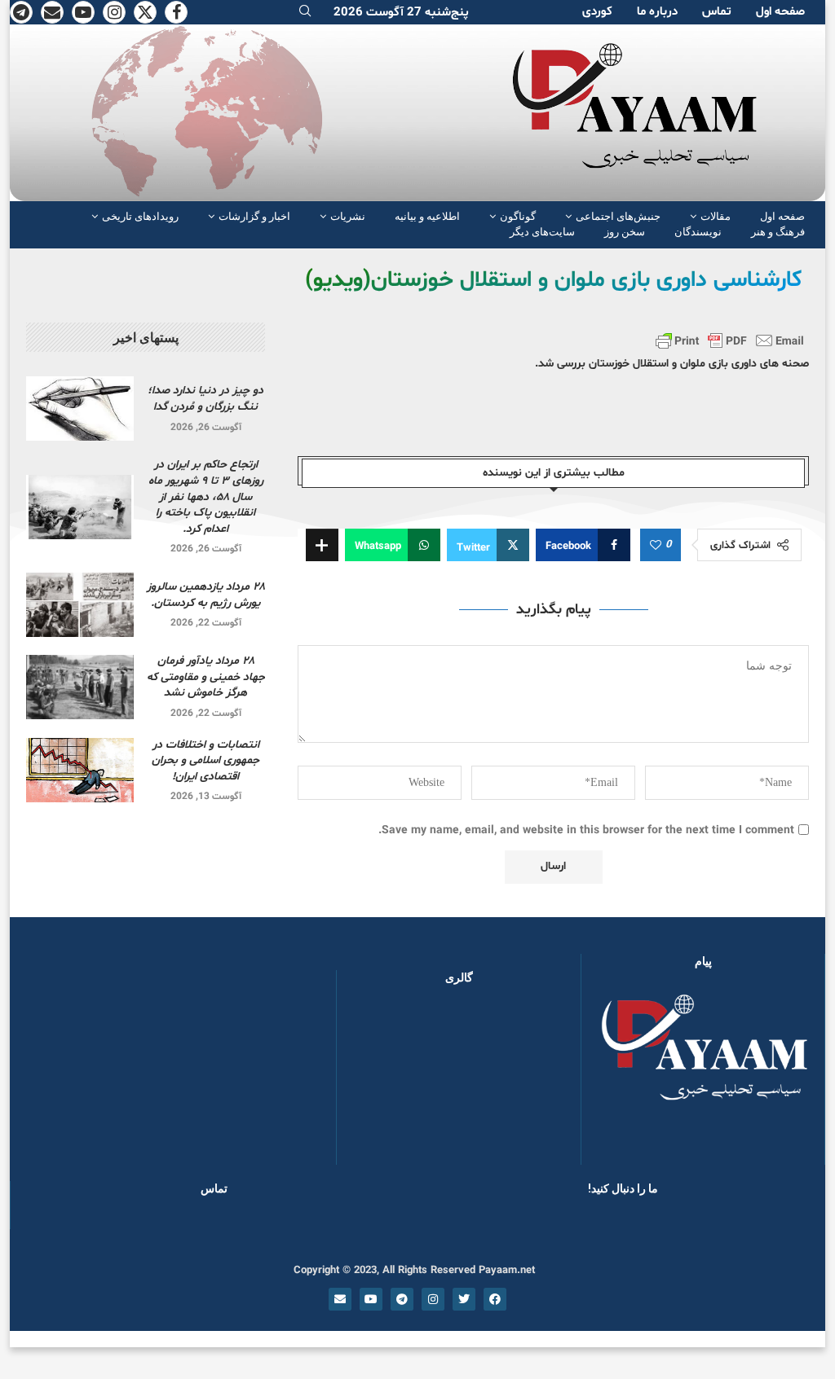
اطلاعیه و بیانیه (427, 216)
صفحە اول (780, 11)
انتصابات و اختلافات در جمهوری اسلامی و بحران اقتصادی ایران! (205, 760)
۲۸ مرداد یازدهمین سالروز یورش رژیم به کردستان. (206, 595)
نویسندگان (698, 232)
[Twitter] (145, 12)
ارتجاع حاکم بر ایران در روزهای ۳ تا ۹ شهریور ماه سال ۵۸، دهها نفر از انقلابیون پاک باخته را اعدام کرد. (205, 496)
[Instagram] (114, 12)
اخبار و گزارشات (254, 216)
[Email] (52, 12)
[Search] (305, 12)
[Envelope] (340, 1299)
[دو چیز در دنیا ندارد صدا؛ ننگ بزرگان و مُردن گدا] (80, 408)
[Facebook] (176, 12)
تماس (716, 11)
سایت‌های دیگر (542, 232)
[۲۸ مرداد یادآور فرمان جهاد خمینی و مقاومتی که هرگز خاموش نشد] (80, 687)
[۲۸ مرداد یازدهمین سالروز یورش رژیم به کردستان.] (80, 605)
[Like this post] (655, 546)
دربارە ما (657, 11)
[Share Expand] (322, 545)
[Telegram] (21, 12)
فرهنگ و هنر (778, 232)
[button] (375, 1082)
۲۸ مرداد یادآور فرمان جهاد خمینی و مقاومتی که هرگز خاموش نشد (206, 676)
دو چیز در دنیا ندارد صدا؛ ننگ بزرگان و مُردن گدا (205, 399)
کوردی (597, 11)
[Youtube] (83, 12)
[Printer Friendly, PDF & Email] (730, 340)
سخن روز (624, 232)
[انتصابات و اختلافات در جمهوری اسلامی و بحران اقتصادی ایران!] (80, 770)
